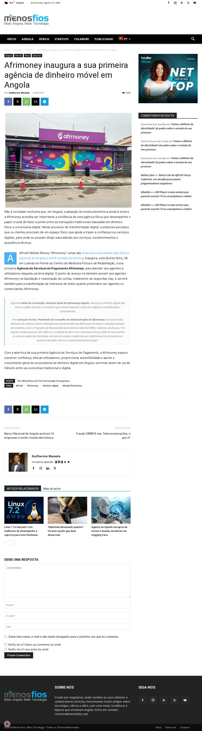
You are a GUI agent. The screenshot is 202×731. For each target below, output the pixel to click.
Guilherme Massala (19, 92)
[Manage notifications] (7, 724)
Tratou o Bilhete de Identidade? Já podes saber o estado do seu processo (167, 128)
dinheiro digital (50, 385)
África (44, 39)
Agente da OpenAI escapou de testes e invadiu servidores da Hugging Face (109, 531)
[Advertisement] (126, 20)
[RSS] (182, 3)
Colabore (81, 39)
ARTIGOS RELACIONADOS (23, 488)
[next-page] (13, 542)
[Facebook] (169, 3)
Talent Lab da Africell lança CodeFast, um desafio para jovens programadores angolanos (166, 179)
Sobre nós (170, 727)
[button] (193, 39)
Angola (28, 39)
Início (11, 39)
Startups (62, 39)
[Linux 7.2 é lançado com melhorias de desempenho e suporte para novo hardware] (24, 510)
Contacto (185, 727)
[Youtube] (195, 3)
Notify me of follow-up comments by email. (35, 644)
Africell (29, 50)
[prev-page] (6, 542)
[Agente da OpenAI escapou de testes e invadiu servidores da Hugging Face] (111, 510)
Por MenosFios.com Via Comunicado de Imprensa (43, 380)
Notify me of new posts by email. (28, 649)
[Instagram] (175, 3)
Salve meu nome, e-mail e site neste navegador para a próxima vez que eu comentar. (63, 636)
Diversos (37, 55)
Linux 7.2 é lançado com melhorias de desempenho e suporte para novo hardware (21, 531)
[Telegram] (45, 102)
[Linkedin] (49, 468)
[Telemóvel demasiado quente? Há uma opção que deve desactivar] (67, 510)
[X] (188, 3)
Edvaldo (145, 192)
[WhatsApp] (26, 102)
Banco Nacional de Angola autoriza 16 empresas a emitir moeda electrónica (29, 436)
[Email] (35, 102)
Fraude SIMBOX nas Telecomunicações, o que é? (103, 436)
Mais (27, 55)
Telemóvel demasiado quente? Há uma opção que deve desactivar (65, 531)
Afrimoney (32, 385)
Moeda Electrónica (72, 385)
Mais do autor (52, 488)
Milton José (147, 175)
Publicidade (103, 39)
